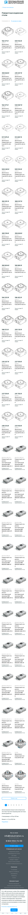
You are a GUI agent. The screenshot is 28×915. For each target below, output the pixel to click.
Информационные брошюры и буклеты (14, 887)
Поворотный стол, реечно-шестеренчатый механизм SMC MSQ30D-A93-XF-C (7, 757)
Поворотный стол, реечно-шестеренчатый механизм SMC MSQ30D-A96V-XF (20, 462)
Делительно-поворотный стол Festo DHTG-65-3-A (7, 110)
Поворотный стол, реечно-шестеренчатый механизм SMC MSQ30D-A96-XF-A (7, 659)
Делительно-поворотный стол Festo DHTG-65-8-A (20, 302)
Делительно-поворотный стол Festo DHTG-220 (19, 755)
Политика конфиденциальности (14, 863)
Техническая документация (14, 885)
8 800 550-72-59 (14, 841)
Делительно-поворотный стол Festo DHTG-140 (6, 787)
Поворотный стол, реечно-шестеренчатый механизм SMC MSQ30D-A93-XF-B (7, 627)
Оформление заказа (14, 851)
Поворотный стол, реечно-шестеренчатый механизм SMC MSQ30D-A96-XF (20, 659)
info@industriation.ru (14, 836)
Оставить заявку (14, 845)
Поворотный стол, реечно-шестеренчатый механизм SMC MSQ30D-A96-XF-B (20, 627)
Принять (14, 910)
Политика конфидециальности (9, 906)
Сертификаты (14, 873)
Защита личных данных (14, 861)
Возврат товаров (14, 859)
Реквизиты (14, 875)
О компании (14, 869)
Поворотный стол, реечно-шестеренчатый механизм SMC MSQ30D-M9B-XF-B (7, 594)
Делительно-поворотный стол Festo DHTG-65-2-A (20, 270)
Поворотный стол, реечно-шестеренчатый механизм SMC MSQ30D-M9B (20, 527)
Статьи (14, 877)
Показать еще (14, 798)
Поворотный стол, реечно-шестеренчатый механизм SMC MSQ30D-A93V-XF (20, 724)
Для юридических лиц (14, 857)
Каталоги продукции (14, 883)
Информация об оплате (14, 853)
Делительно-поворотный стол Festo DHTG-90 (19, 787)
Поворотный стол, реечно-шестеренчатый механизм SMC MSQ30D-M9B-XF (7, 561)
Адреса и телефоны (14, 871)
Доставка (14, 855)
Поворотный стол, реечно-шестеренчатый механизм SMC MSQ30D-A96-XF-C (7, 462)
